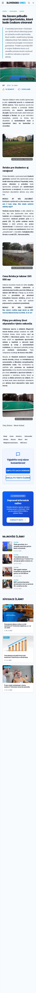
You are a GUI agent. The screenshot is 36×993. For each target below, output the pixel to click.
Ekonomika (13, 11)
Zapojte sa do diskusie (18, 470)
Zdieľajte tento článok (18, 478)
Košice (22, 11)
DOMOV (4, 11)
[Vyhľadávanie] (29, 3)
